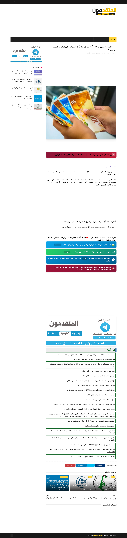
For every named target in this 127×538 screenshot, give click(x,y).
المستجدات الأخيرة (91, 53)
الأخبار (96, 40)
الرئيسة (113, 39)
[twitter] (12, 2)
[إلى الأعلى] (12, 535)
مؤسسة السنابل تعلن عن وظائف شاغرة (100, 399)
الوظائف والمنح (51, 40)
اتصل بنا (93, 2)
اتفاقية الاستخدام (112, 2)
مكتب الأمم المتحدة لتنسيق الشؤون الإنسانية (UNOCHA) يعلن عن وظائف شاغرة (86, 354)
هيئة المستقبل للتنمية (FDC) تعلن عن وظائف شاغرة (96, 385)
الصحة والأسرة (33, 40)
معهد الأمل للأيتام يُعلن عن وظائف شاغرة (99, 426)
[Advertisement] (44, 20)
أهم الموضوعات (64, 477)
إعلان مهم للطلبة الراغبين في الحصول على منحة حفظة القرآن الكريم (90, 380)
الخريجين (68, 40)
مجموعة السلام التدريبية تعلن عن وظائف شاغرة (97, 376)
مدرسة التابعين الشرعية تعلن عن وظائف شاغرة (97, 371)
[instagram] (17, 2)
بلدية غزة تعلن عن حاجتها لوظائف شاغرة (100, 395)
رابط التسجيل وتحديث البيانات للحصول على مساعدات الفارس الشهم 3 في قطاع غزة (22, 107)
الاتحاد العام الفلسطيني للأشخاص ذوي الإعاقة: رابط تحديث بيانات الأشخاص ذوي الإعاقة (83, 404)
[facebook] (14, 2)
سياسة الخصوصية (99, 2)
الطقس (24, 40)
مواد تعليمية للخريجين (79, 40)
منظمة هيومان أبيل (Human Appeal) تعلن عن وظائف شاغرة (92, 444)
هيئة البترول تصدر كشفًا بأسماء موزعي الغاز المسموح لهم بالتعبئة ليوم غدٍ (89, 409)
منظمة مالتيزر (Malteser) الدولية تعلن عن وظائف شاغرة (94, 359)
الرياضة (42, 40)
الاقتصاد (60, 40)
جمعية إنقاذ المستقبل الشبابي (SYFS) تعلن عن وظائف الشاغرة (92, 456)
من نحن (106, 2)
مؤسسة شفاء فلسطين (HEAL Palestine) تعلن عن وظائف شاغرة (91, 421)
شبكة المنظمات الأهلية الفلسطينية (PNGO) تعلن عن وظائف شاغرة (90, 390)
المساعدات (104, 40)
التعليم (90, 40)
